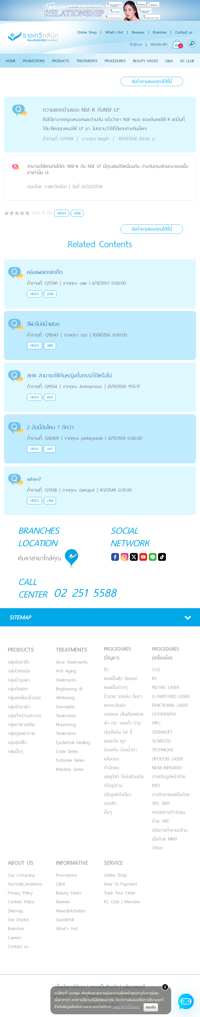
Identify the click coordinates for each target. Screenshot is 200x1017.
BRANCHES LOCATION (38, 537)
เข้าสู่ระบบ (136, 44)
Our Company (21, 875)
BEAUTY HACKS (145, 61)
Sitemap (15, 911)
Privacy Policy (20, 893)
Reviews (138, 32)
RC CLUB (187, 61)
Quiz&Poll (65, 920)
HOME (11, 61)
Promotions (66, 875)
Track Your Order (119, 893)
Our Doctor (18, 920)
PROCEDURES (115, 61)
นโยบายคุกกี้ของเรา (126, 1006)
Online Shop (87, 32)
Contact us (183, 32)
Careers (14, 937)
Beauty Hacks (69, 893)
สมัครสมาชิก (159, 44)
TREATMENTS (87, 61)
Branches (160, 32)
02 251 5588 (85, 592)
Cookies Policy (21, 902)
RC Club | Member (122, 902)
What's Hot (114, 32)
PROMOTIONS (34, 61)
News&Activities (71, 911)
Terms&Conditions (25, 884)
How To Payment (120, 884)
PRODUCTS (60, 61)
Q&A (169, 61)
